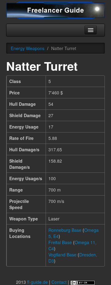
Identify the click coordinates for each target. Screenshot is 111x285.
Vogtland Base (62, 254)
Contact (59, 282)
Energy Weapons (27, 48)
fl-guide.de (37, 282)
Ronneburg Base (64, 230)
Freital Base (60, 242)
